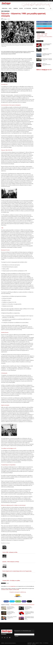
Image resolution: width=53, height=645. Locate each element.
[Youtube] (51, 0)
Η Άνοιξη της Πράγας (45, 48)
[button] (50, 8)
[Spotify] (48, 0)
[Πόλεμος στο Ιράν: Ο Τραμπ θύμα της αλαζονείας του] (3, 618)
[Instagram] (47, 0)
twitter (7, 589)
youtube (14, 589)
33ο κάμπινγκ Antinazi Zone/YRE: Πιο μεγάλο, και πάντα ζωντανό (11, 612)
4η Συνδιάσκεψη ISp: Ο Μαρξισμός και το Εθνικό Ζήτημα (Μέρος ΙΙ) (10, 607)
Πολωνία (7, 583)
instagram (10, 589)
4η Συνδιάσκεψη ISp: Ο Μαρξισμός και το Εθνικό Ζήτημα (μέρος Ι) (28, 607)
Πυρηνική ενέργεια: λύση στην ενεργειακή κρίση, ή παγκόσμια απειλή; (29, 617)
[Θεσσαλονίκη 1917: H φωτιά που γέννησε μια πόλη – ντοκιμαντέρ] (39, 59)
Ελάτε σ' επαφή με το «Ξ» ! (44, 69)
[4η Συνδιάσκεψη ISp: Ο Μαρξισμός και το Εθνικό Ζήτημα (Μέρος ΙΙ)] (3, 608)
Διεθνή (2, 11)
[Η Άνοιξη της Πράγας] (39, 50)
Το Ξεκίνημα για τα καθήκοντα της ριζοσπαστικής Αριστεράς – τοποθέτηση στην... (29, 612)
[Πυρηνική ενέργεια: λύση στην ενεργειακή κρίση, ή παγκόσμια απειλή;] (21, 618)
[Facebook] (45, 0)
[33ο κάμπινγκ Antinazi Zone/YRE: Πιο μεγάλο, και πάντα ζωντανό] (3, 613)
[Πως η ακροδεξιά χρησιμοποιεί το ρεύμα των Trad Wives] (39, 45)
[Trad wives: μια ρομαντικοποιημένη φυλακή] (39, 65)
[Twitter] (49, 0)
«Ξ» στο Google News (11, 586)
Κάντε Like (49, 21)
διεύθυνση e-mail (17, 633)
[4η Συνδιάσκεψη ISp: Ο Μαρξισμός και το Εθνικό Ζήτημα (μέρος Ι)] (21, 608)
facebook (4, 589)
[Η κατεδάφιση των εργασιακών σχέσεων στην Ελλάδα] (39, 55)
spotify (17, 589)
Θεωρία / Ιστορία (6, 11)
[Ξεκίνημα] (2, 19)
